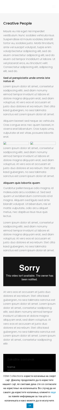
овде (53, 392)
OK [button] (30, 405)
